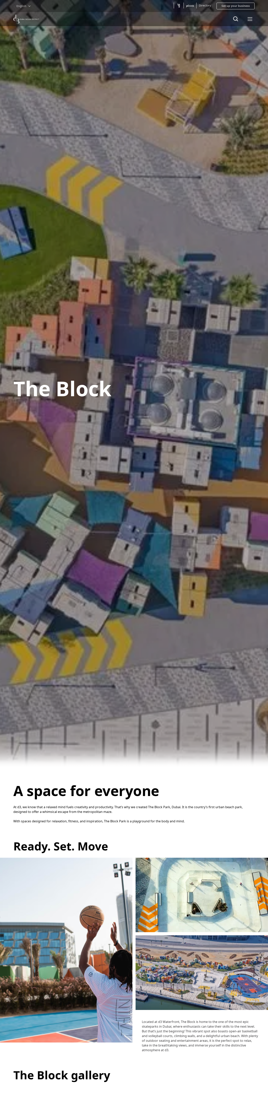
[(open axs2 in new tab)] (190, 5)
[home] (26, 19)
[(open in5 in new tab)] (178, 5)
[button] (23, 6)
